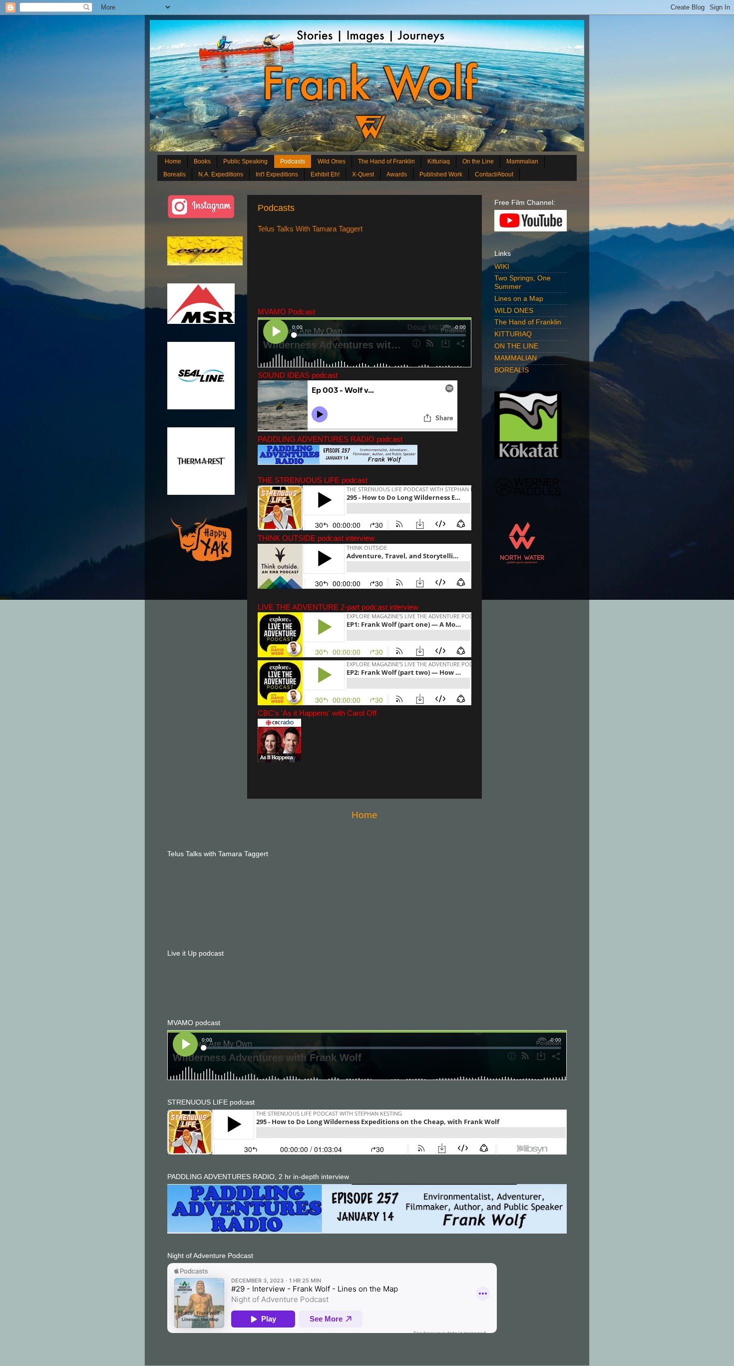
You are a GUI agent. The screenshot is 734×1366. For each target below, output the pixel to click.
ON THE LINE (516, 346)
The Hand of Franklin (386, 161)
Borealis (174, 174)
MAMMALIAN (515, 358)
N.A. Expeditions (220, 174)
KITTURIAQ (513, 334)
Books (202, 161)
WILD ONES (513, 310)
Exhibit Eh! (325, 174)
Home (173, 161)
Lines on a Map (518, 298)
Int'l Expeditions (277, 174)
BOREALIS (511, 370)
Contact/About (494, 174)
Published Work (440, 174)
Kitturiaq (438, 161)
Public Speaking (245, 161)
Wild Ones (332, 161)
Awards (396, 174)
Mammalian (522, 161)
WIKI (501, 266)
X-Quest (363, 174)
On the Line (478, 161)
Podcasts (292, 161)
